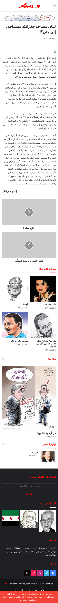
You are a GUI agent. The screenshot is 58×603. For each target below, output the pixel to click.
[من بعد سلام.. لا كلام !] (15, 325)
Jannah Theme (10, 594)
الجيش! (35, 452)
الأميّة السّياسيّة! (49, 304)
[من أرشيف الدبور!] (29, 398)
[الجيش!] (48, 456)
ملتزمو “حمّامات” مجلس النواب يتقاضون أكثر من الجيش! (46, 344)
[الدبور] (29, 5)
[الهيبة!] (15, 289)
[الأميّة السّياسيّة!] (43, 289)
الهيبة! (25, 304)
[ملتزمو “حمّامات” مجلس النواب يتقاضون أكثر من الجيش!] (43, 325)
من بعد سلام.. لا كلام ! (19, 341)
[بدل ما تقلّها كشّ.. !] (10, 518)
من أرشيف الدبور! (46, 433)
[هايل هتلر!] (29, 519)
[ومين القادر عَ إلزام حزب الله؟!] (47, 521)
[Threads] (27, 573)
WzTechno (14, 584)
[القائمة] (54, 6)
